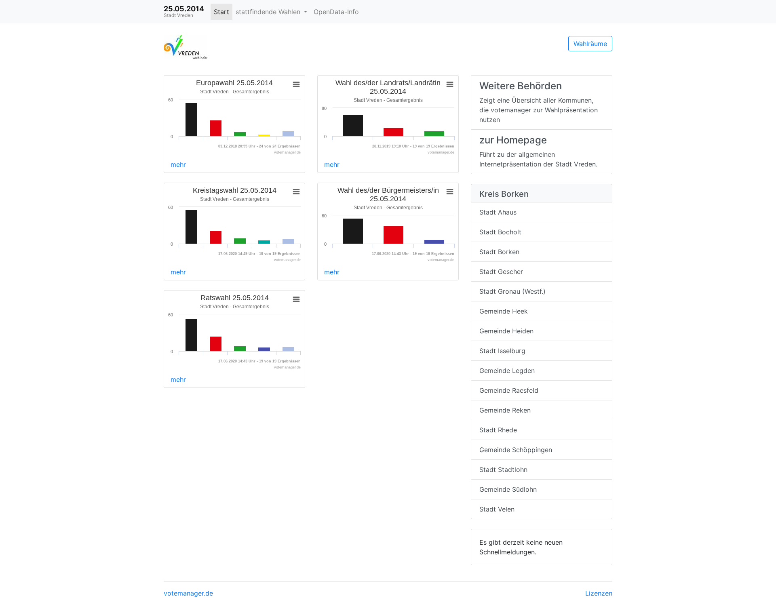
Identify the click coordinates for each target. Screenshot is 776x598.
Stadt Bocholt (500, 232)
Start (221, 12)
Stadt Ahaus (498, 212)
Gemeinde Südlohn (508, 489)
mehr (178, 164)
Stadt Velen (497, 509)
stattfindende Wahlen (269, 12)
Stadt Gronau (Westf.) (512, 291)
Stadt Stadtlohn (503, 469)
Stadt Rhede (498, 430)
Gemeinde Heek (503, 311)
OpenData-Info (336, 12)
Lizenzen (598, 593)
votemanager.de (188, 593)
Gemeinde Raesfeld (508, 390)
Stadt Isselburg (502, 351)
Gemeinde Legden (507, 370)
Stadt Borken (499, 252)
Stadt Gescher (501, 271)
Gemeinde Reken (505, 410)
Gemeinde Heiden (506, 331)
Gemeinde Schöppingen (515, 450)
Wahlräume (590, 44)
